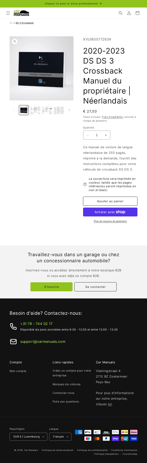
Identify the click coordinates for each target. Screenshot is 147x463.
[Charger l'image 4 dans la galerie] (59, 110)
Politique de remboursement (57, 450)
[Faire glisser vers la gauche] (14, 110)
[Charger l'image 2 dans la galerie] (35, 110)
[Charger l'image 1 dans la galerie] (24, 110)
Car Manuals (31, 450)
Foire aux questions (66, 401)
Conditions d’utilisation (124, 450)
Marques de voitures (66, 384)
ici (110, 404)
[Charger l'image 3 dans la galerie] (47, 110)
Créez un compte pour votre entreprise (72, 373)
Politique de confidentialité (92, 450)
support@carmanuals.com (42, 342)
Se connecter (95, 287)
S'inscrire (51, 287)
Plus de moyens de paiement (110, 221)
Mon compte (18, 371)
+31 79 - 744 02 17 (36, 324)
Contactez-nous (63, 392)
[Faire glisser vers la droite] (69, 110)
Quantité (88, 127)
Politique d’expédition (106, 454)
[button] (8, 13)
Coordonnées (129, 454)
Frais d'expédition (112, 116)
